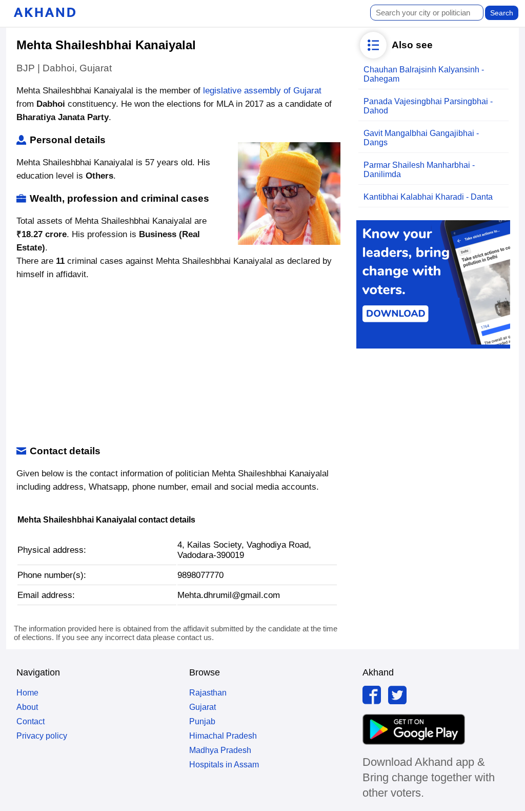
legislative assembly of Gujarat (262, 90)
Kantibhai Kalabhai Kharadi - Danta (428, 196)
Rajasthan (208, 692)
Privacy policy (41, 735)
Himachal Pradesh (223, 735)
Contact (30, 721)
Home (27, 692)
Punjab (202, 721)
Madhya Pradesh (220, 750)
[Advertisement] (177, 363)
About (27, 707)
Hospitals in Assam (224, 764)
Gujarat (202, 707)
